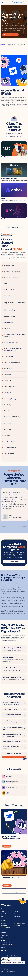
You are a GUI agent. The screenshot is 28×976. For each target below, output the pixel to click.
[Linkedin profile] (2, 950)
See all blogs (14, 892)
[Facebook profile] (5, 950)
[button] (25, 2)
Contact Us (14, 757)
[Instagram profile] (4, 950)
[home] (2, 2)
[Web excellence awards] (5, 959)
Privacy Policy (4, 969)
